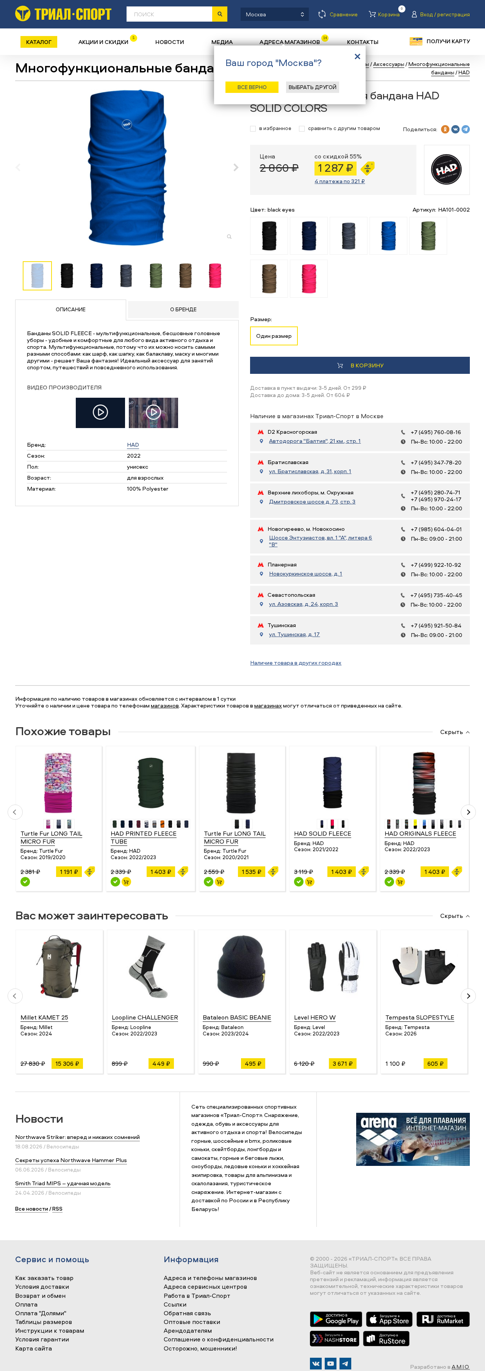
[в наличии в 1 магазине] (208, 881)
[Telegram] (345, 1363)
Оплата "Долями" (40, 1313)
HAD (133, 445)
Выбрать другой (312, 87)
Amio (461, 1367)
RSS (57, 1208)
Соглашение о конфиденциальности (219, 1339)
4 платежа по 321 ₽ (339, 181)
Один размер (274, 336)
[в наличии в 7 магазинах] (299, 881)
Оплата (26, 1304)
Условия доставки (42, 1287)
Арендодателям (188, 1331)
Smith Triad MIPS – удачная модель (63, 1183)
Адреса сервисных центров (205, 1287)
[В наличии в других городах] (25, 881)
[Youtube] (330, 1363)
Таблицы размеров (43, 1322)
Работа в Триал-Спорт (197, 1296)
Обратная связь (187, 1313)
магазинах (268, 705)
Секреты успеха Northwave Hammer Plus (71, 1160)
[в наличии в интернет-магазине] (126, 881)
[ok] (445, 129)
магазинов (165, 705)
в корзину (366, 365)
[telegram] (466, 129)
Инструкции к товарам (49, 1331)
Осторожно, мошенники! (200, 1348)
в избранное (275, 128)
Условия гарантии (42, 1339)
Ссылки (175, 1304)
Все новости (31, 1208)
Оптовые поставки (192, 1322)
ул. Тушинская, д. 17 (294, 634)
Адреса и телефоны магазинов (210, 1278)
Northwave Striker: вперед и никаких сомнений (77, 1137)
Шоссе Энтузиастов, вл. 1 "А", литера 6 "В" (320, 541)
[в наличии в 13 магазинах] (115, 881)
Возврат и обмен (40, 1296)
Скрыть (451, 732)
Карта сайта (33, 1348)
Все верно (252, 87)
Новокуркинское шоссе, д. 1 (305, 573)
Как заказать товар (44, 1278)
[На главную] (63, 13)
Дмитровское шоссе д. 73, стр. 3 (312, 501)
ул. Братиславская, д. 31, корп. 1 (310, 471)
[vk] (455, 129)
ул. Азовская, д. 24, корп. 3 (303, 604)
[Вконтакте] (316, 1363)
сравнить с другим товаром (344, 128)
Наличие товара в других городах (295, 662)
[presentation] (21, 167)
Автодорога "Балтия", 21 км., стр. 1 (315, 441)
